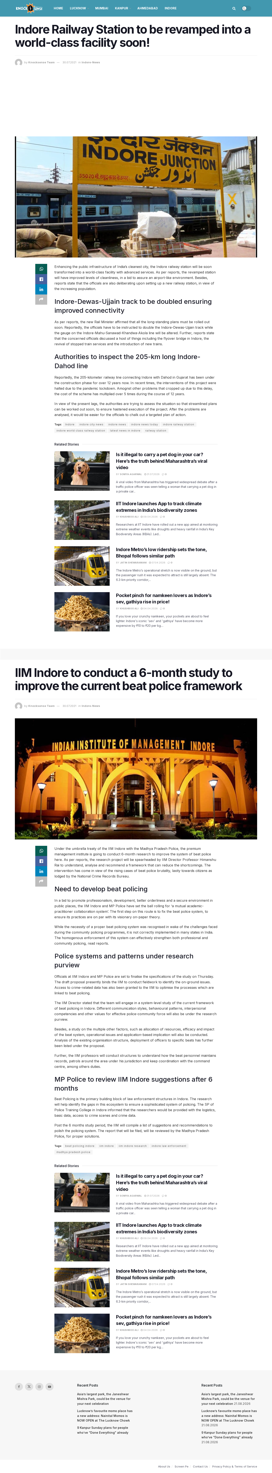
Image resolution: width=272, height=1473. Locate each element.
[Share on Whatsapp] (41, 269)
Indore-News (91, 62)
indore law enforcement (169, 1146)
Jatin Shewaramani (133, 562)
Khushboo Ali (129, 516)
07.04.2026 (158, 562)
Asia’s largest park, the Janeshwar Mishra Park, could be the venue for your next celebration (103, 1398)
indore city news (91, 424)
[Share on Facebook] (41, 279)
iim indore (106, 1146)
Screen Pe (181, 1466)
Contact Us (200, 1466)
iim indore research (133, 1146)
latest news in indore (125, 430)
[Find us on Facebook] (19, 1387)
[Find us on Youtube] (49, 1387)
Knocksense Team (41, 62)
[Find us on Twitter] (29, 1387)
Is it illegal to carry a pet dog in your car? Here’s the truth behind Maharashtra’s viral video (161, 461)
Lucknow (78, 8)
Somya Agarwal (131, 474)
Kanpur (121, 8)
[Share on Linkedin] (41, 289)
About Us (164, 1466)
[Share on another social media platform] (41, 299)
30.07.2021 (69, 62)
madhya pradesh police (74, 1152)
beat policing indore (80, 1146)
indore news (117, 424)
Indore (171, 8)
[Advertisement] (136, 98)
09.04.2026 (150, 516)
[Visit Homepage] (29, 8)
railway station (155, 430)
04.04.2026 (150, 608)
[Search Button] (234, 8)
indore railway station (178, 424)
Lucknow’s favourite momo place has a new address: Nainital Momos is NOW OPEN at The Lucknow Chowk (105, 1415)
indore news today (144, 424)
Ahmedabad (147, 8)
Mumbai (101, 8)
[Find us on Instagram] (39, 1387)
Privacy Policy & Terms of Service (234, 1466)
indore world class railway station (81, 430)
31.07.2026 (153, 474)
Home (58, 8)
